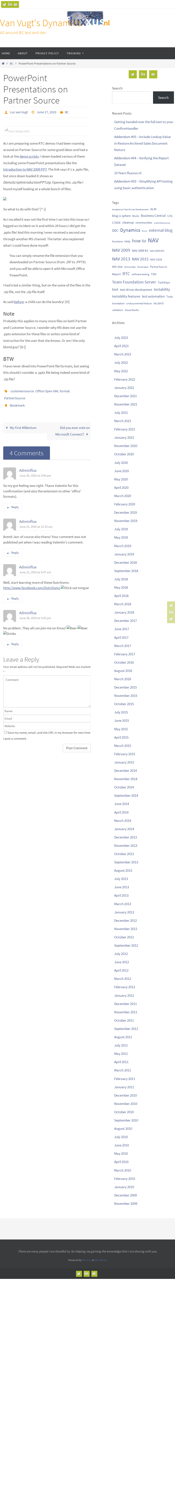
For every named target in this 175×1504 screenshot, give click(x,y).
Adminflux (27, 465)
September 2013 (126, 862)
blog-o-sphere (121, 216)
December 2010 (125, 1095)
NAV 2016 (156, 259)
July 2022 (121, 362)
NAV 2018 (117, 267)
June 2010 (121, 1145)
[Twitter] (4, 4)
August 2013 (123, 870)
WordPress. (100, 1260)
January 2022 (124, 387)
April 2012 (121, 970)
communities (144, 222)
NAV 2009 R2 (140, 251)
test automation (153, 296)
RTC (126, 273)
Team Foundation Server (134, 282)
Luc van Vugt (19, 111)
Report (116, 274)
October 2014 (124, 787)
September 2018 (126, 570)
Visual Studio (132, 310)
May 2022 (121, 371)
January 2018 (124, 612)
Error (144, 230)
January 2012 (124, 995)
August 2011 (123, 1037)
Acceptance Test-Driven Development (130, 209)
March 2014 (122, 820)
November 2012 (125, 928)
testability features (126, 296)
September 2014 (126, 795)
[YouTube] (15, 4)
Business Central (153, 215)
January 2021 (124, 437)
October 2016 (124, 662)
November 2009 (125, 1203)
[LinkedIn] (10, 4)
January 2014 (124, 829)
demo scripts (29, 155)
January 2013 (124, 912)
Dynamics (130, 230)
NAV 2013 (121, 259)
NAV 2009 (121, 250)
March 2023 (122, 354)
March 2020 (122, 495)
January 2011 (124, 1087)
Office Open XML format (52, 389)
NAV (153, 240)
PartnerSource (14, 395)
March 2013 (122, 904)
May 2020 (121, 479)
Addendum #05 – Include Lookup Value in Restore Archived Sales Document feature (142, 143)
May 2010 (121, 1153)
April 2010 (121, 1161)
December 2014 (125, 770)
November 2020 (125, 445)
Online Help (130, 267)
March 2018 (122, 604)
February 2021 (124, 429)
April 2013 (121, 895)
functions (117, 241)
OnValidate (142, 267)
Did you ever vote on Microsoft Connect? (72, 426)
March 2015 (122, 745)
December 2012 (125, 920)
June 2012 (121, 962)
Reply (15, 502)
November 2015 (125, 695)
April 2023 (121, 346)
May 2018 (121, 587)
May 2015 (121, 729)
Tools (169, 296)
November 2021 (125, 404)
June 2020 (121, 471)
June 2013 (121, 887)
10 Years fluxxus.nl (127, 173)
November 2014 (125, 778)
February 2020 (124, 504)
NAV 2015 (140, 259)
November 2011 (125, 1012)
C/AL (170, 215)
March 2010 (122, 1170)
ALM (153, 209)
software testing (140, 274)
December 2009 (125, 1195)
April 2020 (121, 487)
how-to (139, 241)
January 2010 (124, 1187)
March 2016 (122, 679)
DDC (115, 230)
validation (117, 310)
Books (135, 215)
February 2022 (124, 379)
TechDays (164, 282)
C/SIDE (116, 222)
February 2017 (124, 654)
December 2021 (125, 396)
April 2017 (121, 637)
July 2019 (121, 529)
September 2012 (126, 945)
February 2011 (124, 1078)
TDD (153, 274)
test (115, 289)
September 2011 (126, 1028)
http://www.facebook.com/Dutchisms (31, 583)
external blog (160, 230)
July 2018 (121, 579)
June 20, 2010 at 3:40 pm (35, 471)
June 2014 (121, 803)
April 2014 (121, 812)
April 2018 (121, 595)
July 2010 (121, 1136)
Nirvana (86, 1260)
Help (127, 241)
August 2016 (123, 670)
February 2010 (124, 1178)
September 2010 (126, 1120)
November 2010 (125, 1103)
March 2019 (122, 546)
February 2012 (124, 987)
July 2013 (121, 878)
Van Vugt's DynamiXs (41, 23)
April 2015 (121, 737)
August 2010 (123, 1128)
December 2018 (125, 562)
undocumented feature (139, 303)
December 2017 (125, 620)
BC (11, 63)
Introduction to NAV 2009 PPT (25, 168)
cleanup (128, 222)
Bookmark (17, 401)
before (19, 300)
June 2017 (121, 629)
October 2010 (124, 1112)
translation (118, 303)
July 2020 (121, 462)
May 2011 (121, 1053)
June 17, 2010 (46, 111)
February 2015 (124, 754)
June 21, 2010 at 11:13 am (35, 522)
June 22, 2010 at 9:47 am (35, 567)
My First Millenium (22, 423)
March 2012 (122, 978)
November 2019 (125, 520)
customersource (22, 389)
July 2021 (121, 412)
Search (117, 88)
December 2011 (125, 1003)
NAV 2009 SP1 (157, 250)
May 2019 (121, 537)
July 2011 (121, 1045)
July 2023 (121, 337)
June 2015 (121, 720)
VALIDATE (158, 303)
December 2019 (125, 512)
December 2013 (125, 837)
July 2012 (121, 953)
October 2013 (124, 853)
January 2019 (124, 554)
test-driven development (136, 290)
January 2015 (124, 762)
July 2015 (121, 712)
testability (162, 289)
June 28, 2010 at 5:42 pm (35, 613)
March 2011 (122, 1070)
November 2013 (125, 845)
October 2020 (124, 454)
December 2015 (125, 687)
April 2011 (121, 1062)
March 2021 (122, 420)
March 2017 (122, 645)
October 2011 (124, 1020)
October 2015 (124, 704)
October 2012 (124, 937)
